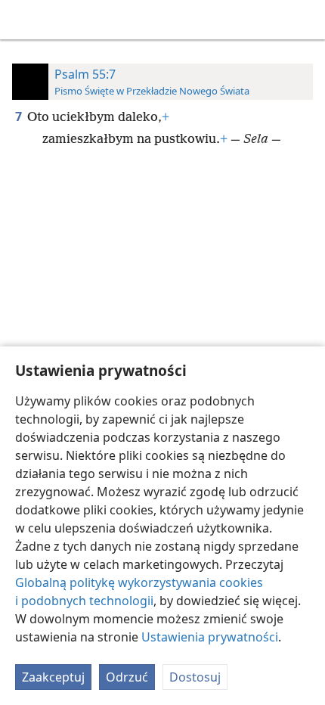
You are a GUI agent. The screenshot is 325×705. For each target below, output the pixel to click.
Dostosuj (195, 677)
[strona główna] (22, 19)
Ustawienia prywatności (209, 637)
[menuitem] (22, 19)
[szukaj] (306, 20)
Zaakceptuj (53, 677)
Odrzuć (127, 677)
